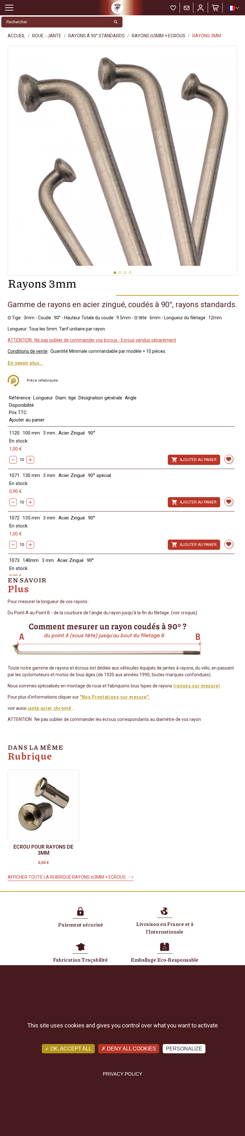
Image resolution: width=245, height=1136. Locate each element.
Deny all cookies (131, 1048)
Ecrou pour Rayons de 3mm (43, 850)
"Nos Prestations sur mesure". (115, 697)
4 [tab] (130, 272)
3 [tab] (125, 272)
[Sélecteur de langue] (233, 8)
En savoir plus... (25, 363)
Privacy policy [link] (122, 1074)
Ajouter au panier (194, 460)
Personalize (184, 1048)
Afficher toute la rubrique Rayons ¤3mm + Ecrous (67, 877)
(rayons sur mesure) (196, 685)
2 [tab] (120, 272)
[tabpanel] (122, 160)
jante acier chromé (48, 708)
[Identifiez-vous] (200, 7)
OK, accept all (70, 1048)
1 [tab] (115, 272)
